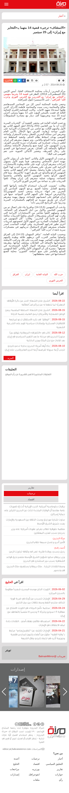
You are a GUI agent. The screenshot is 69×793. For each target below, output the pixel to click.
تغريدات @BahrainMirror (52, 656)
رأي (61, 779)
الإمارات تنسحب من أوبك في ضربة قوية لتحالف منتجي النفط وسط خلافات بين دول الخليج (37, 600)
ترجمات (31, 493)
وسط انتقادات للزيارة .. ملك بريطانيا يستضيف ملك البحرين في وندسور (36, 568)
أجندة (16, 758)
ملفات (36, 779)
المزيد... (9, 358)
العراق (16, 274)
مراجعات (14, 769)
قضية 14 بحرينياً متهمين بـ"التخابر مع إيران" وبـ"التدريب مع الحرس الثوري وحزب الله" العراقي (34, 97)
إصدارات (18, 669)
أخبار (60, 15)
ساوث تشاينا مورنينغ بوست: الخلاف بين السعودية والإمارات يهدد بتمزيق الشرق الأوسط (35, 521)
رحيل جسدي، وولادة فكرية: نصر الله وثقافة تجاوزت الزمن (37, 549)
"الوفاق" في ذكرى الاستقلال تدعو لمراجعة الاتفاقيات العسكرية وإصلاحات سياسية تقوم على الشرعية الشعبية (36, 323)
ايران (27, 274)
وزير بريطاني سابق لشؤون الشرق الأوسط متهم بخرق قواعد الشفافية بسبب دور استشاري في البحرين (35, 559)
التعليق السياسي (54, 764)
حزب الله (58, 274)
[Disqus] (34, 429)
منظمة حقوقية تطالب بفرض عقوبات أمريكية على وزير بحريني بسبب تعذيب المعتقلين (38, 531)
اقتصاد (31, 499)
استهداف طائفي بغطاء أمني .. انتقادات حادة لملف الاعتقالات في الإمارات (35, 623)
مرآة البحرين (62, 4)
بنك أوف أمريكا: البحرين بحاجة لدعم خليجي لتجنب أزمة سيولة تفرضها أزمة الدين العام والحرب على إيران (35, 347)
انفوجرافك (34, 774)
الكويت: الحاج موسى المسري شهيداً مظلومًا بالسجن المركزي (35, 591)
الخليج (9, 582)
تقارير (31, 487)
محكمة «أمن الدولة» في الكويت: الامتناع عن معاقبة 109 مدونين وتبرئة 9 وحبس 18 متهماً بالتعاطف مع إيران (35, 611)
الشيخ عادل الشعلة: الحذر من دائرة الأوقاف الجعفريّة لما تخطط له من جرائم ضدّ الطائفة (36, 302)
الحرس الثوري (56, 280)
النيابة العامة (42, 274)
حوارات (59, 774)
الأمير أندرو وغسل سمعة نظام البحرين (45, 540)
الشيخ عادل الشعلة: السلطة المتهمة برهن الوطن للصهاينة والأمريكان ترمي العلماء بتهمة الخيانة (35, 312)
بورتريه (36, 769)
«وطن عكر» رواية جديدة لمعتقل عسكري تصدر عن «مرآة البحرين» (31, 686)
